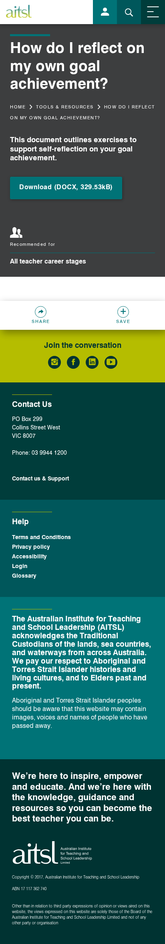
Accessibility (29, 557)
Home (18, 107)
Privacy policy (31, 547)
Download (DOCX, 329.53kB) (66, 187)
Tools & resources (65, 107)
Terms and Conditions (41, 537)
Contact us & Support (40, 479)
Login (19, 566)
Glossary (24, 576)
